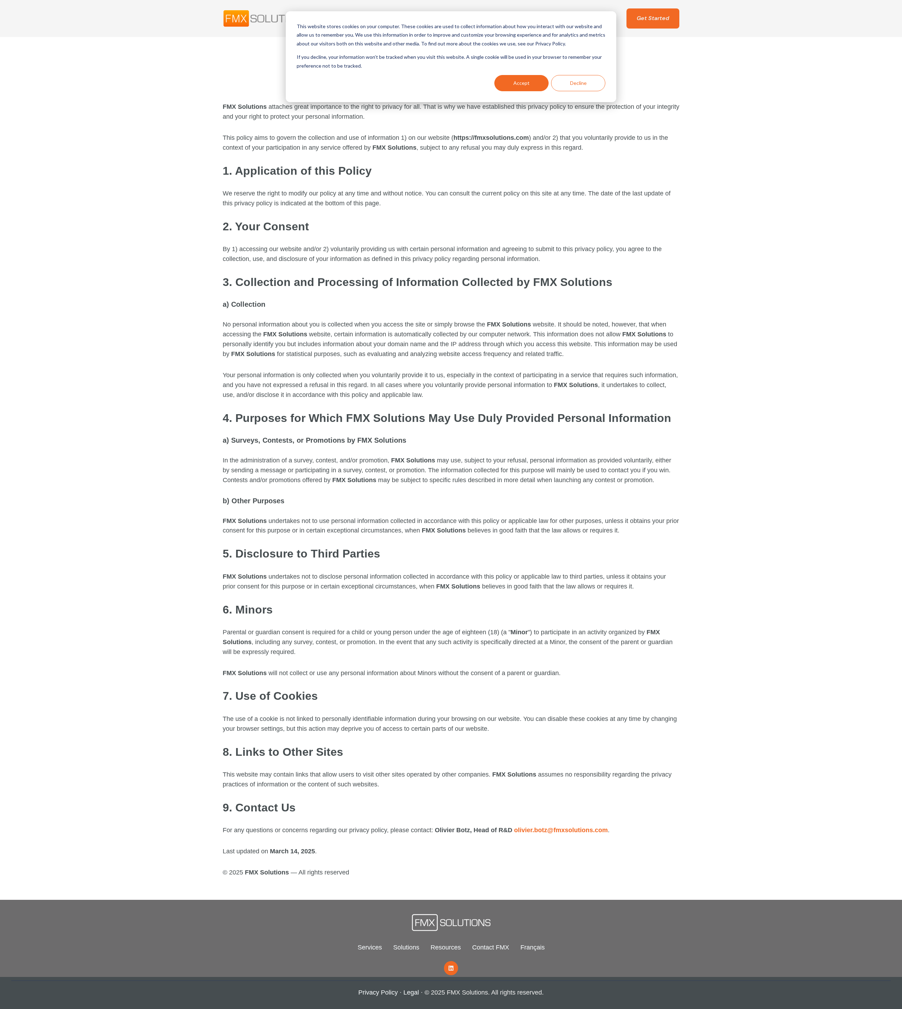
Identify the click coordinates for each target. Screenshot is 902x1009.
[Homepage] (267, 18)
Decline (578, 83)
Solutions (406, 947)
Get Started (653, 18)
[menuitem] (370, 947)
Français (532, 947)
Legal (411, 992)
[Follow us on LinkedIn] (451, 968)
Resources (446, 947)
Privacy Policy (378, 992)
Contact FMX (490, 947)
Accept (521, 83)
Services (370, 947)
